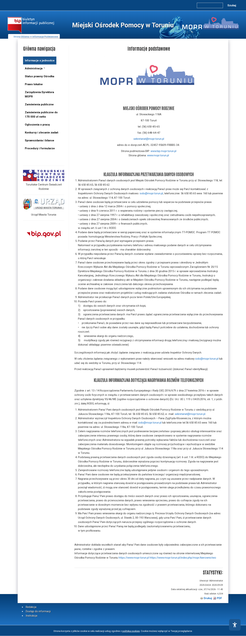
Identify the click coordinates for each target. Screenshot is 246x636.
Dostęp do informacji (38, 611)
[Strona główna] (30, 33)
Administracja (34, 68)
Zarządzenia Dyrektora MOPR (39, 94)
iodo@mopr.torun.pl (151, 193)
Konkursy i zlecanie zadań (41, 132)
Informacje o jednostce (40, 60)
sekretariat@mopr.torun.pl (148, 138)
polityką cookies (131, 631)
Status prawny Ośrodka (39, 76)
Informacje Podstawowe (45, 36)
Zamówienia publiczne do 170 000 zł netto (41, 114)
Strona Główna (21, 36)
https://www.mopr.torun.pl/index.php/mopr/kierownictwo (183, 557)
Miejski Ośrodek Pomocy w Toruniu (123, 25)
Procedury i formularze (40, 148)
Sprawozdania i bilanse (39, 140)
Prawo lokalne (34, 84)
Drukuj (208, 598)
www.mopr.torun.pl (158, 155)
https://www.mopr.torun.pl (134, 557)
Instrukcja (31, 615)
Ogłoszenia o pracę (37, 124)
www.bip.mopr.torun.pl (163, 151)
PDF (219, 598)
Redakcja (31, 607)
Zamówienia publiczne (39, 104)
